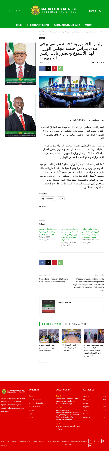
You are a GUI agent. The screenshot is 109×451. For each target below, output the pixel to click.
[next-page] (45, 361)
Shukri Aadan (64, 302)
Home (41, 32)
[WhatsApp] (60, 68)
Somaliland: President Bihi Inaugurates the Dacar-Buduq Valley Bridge (67, 401)
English (58, 396)
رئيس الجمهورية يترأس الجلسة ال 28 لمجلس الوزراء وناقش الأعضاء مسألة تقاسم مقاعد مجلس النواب (70, 234)
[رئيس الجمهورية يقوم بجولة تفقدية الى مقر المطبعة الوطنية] (49, 336)
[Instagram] (9, 11)
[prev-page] (41, 361)
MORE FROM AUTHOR (76, 324)
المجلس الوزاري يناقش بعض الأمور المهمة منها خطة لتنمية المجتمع (48, 232)
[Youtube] (20, 11)
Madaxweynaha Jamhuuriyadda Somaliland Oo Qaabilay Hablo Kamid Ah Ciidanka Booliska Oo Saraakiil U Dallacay (67, 415)
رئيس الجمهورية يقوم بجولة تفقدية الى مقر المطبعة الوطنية (47, 347)
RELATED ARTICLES (51, 324)
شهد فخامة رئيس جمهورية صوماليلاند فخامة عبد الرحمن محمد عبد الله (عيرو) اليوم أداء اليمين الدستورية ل (93, 350)
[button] (96, 11)
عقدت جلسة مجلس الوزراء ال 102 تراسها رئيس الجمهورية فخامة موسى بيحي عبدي (91, 233)
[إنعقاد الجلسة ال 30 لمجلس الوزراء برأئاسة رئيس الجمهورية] (71, 336)
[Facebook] (6, 11)
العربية (100, 32)
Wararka (59, 407)
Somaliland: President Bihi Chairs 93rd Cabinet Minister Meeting (53, 280)
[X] (16, 11)
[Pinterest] (54, 68)
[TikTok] (13, 11)
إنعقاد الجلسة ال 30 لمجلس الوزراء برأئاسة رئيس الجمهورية (70, 347)
